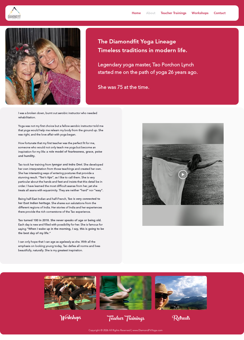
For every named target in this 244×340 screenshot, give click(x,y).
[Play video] (182, 174)
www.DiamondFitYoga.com (148, 330)
